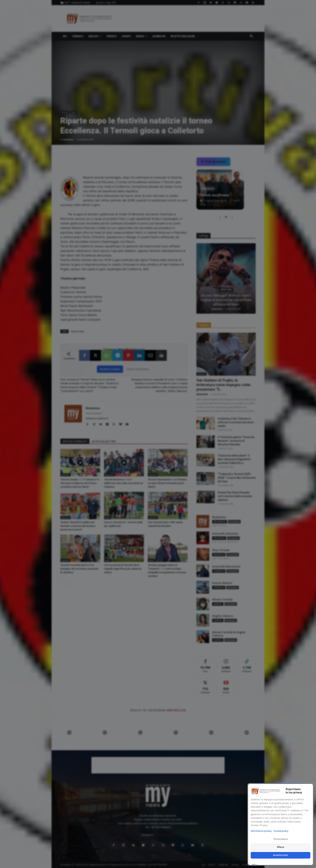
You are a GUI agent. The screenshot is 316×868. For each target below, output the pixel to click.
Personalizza (280, 838)
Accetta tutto (280, 855)
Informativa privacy (261, 831)
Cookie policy (281, 831)
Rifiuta (280, 847)
